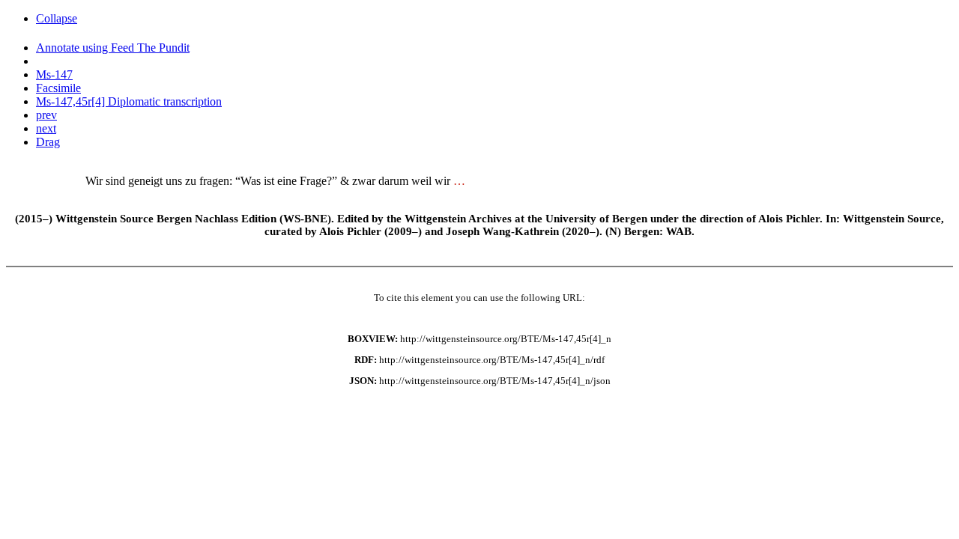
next (46, 128)
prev (46, 115)
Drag (48, 141)
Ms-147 (54, 74)
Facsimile (58, 88)
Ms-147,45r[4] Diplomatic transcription (129, 101)
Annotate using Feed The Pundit (113, 47)
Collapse (56, 18)
